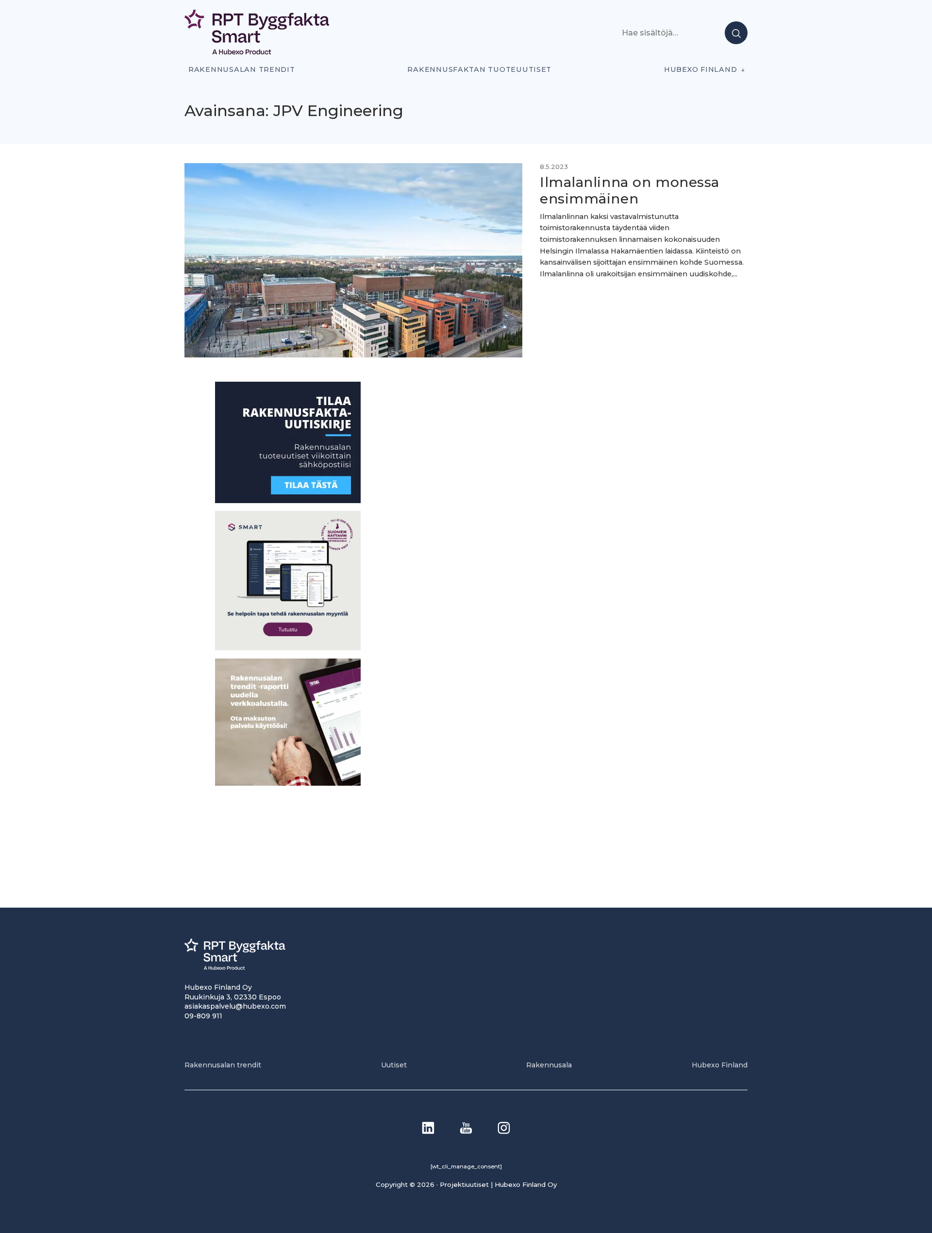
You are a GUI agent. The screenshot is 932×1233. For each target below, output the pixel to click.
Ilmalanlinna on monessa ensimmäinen (629, 190)
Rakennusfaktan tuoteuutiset (479, 69)
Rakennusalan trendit (241, 69)
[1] (288, 500)
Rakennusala (549, 1065)
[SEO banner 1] (288, 647)
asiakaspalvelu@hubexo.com (235, 1006)
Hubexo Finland (700, 69)
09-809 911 (203, 1016)
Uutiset (394, 1065)
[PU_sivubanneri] (288, 783)
